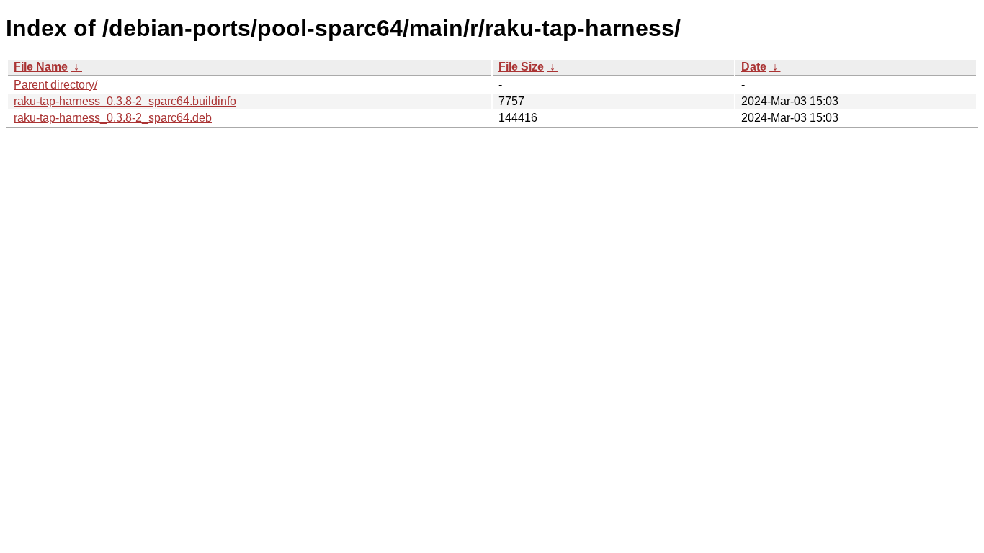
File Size (521, 66)
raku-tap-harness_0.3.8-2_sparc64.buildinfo (125, 101)
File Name (41, 66)
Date (753, 66)
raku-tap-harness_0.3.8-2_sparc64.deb (113, 118)
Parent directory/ (55, 84)
